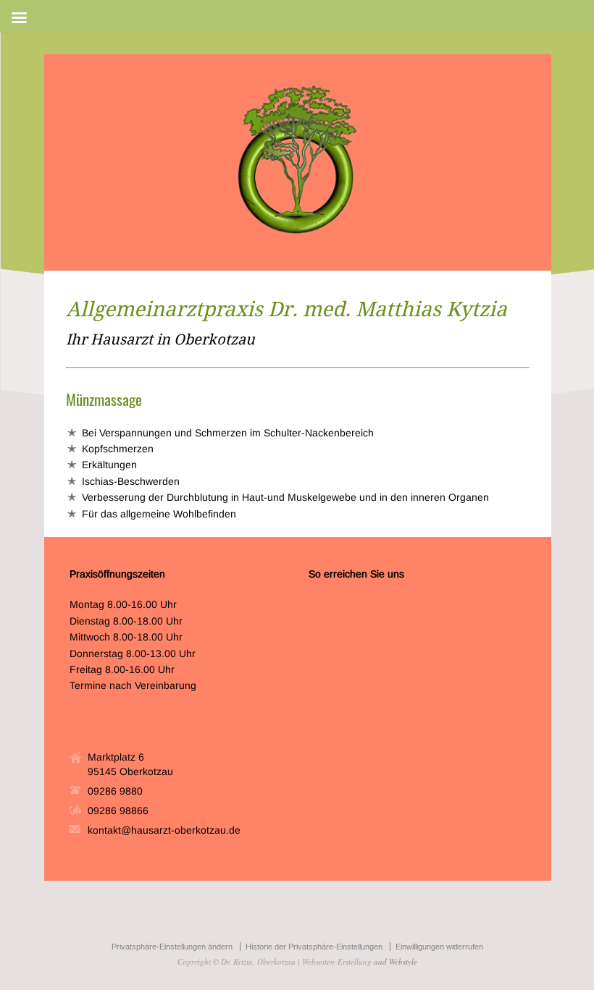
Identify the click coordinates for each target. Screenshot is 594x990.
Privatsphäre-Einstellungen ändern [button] (172, 946)
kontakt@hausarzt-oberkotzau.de (164, 830)
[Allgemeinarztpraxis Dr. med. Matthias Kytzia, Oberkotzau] (298, 234)
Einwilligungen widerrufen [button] (439, 946)
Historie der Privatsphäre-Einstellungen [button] (314, 946)
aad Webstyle (395, 961)
